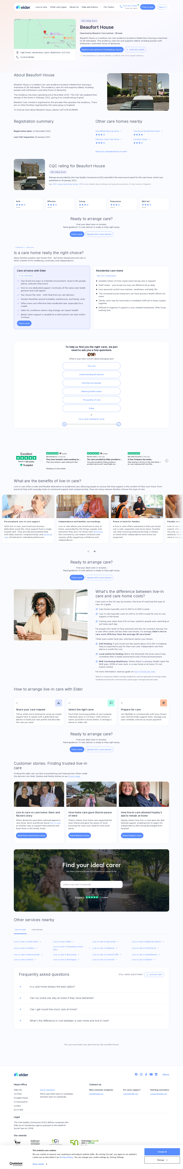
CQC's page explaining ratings (67, 184)
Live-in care (41, 7)
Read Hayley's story (132, 835)
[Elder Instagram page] (141, 1074)
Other (91, 408)
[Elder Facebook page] (136, 1074)
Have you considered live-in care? (111, 151)
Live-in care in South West (27, 941)
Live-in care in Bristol (25, 959)
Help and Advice (90, 7)
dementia (98, 531)
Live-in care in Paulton (26, 948)
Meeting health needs (91, 391)
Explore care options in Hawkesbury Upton (102, 49)
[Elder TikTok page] (146, 1074)
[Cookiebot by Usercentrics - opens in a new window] (16, 1164)
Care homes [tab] (37, 929)
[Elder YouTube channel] (151, 1074)
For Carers (109, 7)
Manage (160, 1160)
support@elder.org (158, 1094)
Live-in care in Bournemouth (28, 954)
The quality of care (91, 400)
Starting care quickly (91, 383)
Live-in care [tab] (20, 929)
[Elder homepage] (23, 7)
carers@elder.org (130, 1094)
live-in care (55, 823)
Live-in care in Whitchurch (145, 948)
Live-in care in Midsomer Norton (148, 941)
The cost (91, 366)
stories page (74, 776)
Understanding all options (91, 374)
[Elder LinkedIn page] (156, 1074)
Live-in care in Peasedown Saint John (72, 948)
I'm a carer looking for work (91, 419)
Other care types (58, 7)
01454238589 (27, 57)
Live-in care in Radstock (105, 948)
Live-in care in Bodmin (144, 959)
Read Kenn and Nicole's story (31, 835)
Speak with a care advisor (99, 234)
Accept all (162, 1152)
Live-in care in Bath (63, 941)
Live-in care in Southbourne (146, 954)
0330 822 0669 (135, 49)
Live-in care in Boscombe (66, 954)
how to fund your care (144, 671)
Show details (38, 1164)
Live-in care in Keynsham (105, 941)
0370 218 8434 (47, 1090)
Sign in (162, 7)
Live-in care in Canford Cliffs (107, 954)
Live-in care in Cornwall (104, 959)
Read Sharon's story (79, 835)
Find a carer (147, 7)
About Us (74, 7)
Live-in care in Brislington (66, 959)
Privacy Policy (66, 1157)
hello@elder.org (96, 1094)
